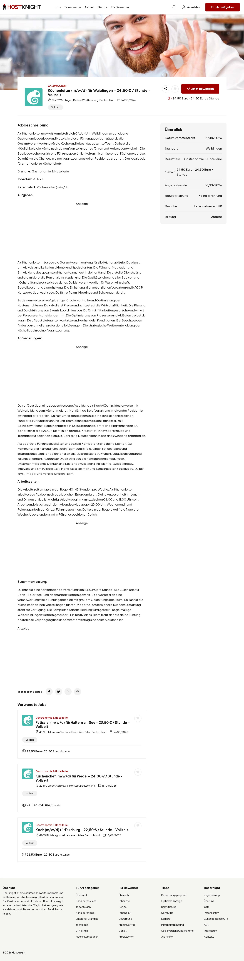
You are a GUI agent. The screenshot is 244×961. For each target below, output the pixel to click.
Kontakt (209, 936)
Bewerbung (125, 918)
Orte (207, 906)
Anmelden (193, 7)
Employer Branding (87, 918)
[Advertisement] (82, 231)
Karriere (165, 918)
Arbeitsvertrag (127, 924)
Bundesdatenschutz (216, 918)
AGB (207, 924)
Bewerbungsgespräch (174, 895)
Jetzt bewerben (202, 89)
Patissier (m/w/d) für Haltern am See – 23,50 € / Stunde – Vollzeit (83, 724)
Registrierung (212, 895)
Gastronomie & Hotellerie (52, 717)
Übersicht (81, 895)
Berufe (102, 7)
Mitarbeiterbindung (172, 924)
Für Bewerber (120, 7)
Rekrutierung (168, 906)
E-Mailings (82, 930)
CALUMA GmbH (57, 85)
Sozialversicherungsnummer (178, 930)
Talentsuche (72, 7)
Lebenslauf (125, 912)
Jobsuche (124, 901)
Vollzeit (55, 107)
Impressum (210, 930)
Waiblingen (214, 148)
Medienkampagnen (87, 936)
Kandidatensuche (86, 901)
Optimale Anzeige (171, 901)
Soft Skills (167, 912)
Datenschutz (211, 912)
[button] (174, 7)
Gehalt (123, 930)
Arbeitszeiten (126, 936)
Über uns (209, 901)
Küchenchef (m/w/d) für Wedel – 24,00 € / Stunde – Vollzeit (79, 778)
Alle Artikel (167, 936)
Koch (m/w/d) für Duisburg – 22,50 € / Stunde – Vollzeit (82, 830)
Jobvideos (82, 924)
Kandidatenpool (85, 912)
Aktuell (89, 7)
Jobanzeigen (83, 906)
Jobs (57, 7)
